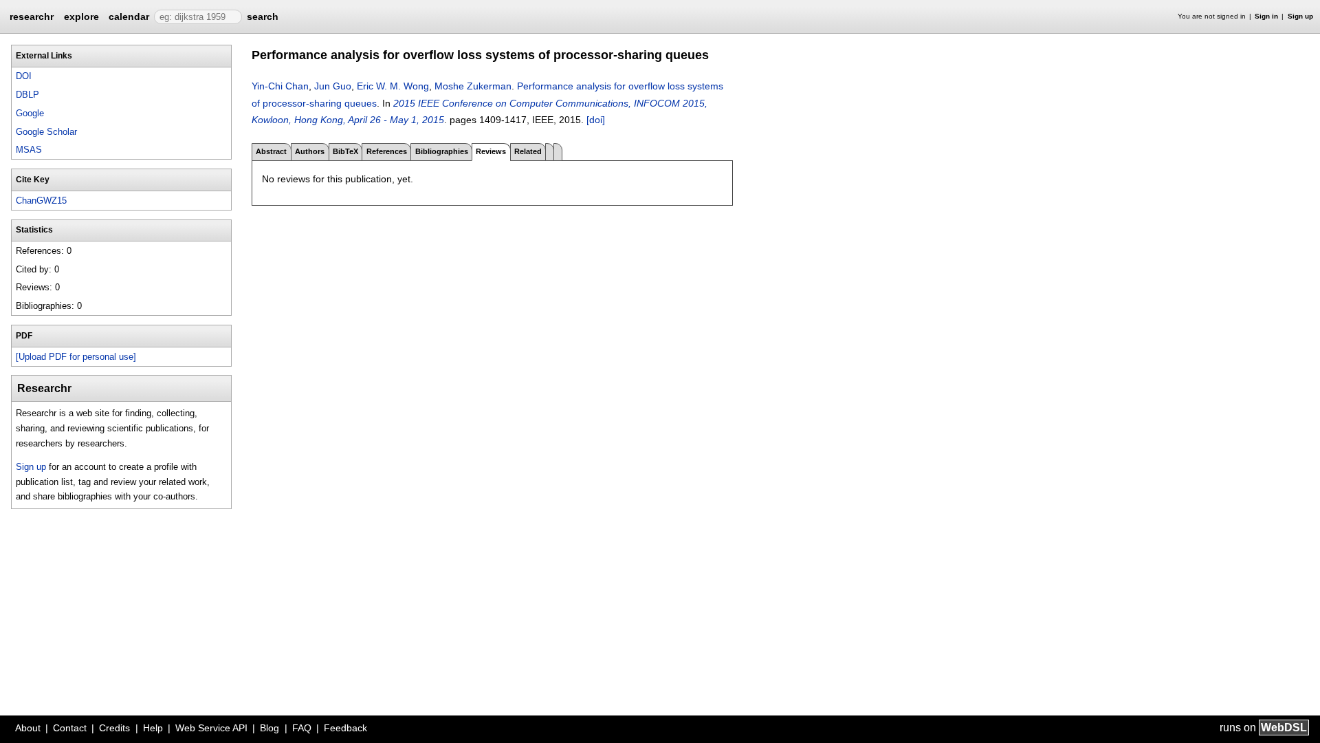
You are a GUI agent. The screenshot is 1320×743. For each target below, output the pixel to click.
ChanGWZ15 (41, 200)
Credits (114, 727)
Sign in (1266, 16)
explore (81, 16)
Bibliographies (441, 151)
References (386, 151)
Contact (70, 727)
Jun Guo (332, 85)
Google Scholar (46, 132)
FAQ (301, 727)
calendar (129, 16)
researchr (32, 16)
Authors (309, 151)
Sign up (1300, 16)
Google (30, 113)
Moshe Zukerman (473, 85)
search (262, 16)
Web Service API (211, 727)
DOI (24, 76)
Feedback (345, 727)
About (28, 727)
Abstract (271, 151)
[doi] (595, 119)
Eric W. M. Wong (393, 85)
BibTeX (345, 151)
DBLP (27, 94)
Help (153, 727)
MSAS (29, 149)
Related (528, 151)
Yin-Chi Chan (280, 85)
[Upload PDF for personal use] (76, 357)
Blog (269, 727)
